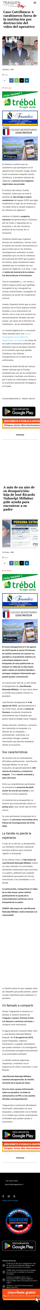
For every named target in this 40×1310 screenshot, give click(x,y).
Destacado (13, 64)
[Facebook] (11, 80)
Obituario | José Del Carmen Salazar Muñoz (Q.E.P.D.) (19, 1286)
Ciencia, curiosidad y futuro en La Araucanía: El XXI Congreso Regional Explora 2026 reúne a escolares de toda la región (21, 1280)
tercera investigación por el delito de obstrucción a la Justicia (16, 337)
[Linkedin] (27, 80)
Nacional (27, 64)
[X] (21, 80)
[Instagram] (8, 1196)
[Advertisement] (20, 463)
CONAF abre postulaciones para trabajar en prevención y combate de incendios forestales (21, 1272)
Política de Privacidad (10, 1200)
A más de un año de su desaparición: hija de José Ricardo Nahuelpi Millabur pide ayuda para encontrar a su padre (21, 1265)
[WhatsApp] (16, 80)
